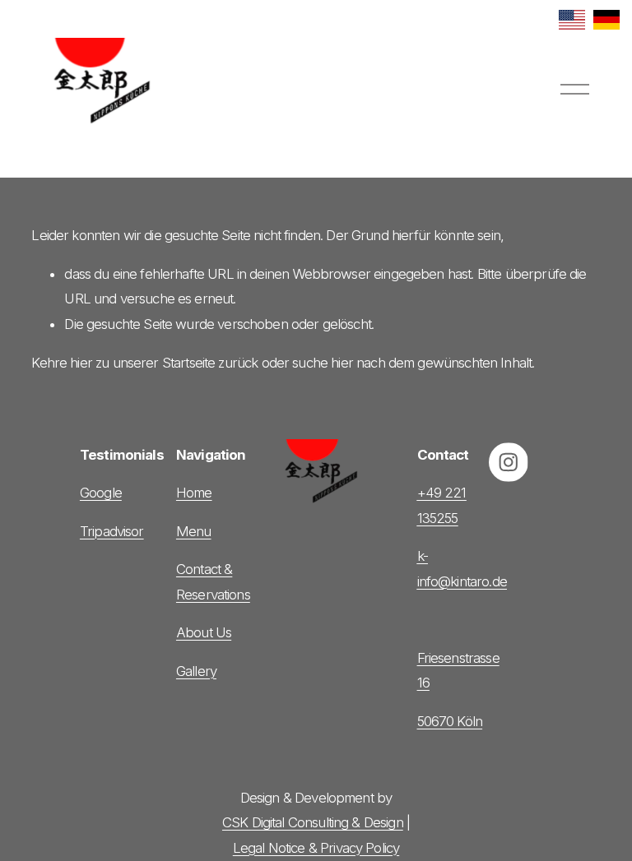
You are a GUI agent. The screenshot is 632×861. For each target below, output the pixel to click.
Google (101, 492)
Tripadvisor (112, 531)
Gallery (196, 671)
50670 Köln (450, 721)
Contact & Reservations (213, 581)
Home (194, 492)
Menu (193, 531)
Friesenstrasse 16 (458, 670)
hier (81, 362)
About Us (203, 632)
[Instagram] (508, 462)
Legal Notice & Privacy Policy (316, 848)
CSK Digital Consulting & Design (312, 822)
